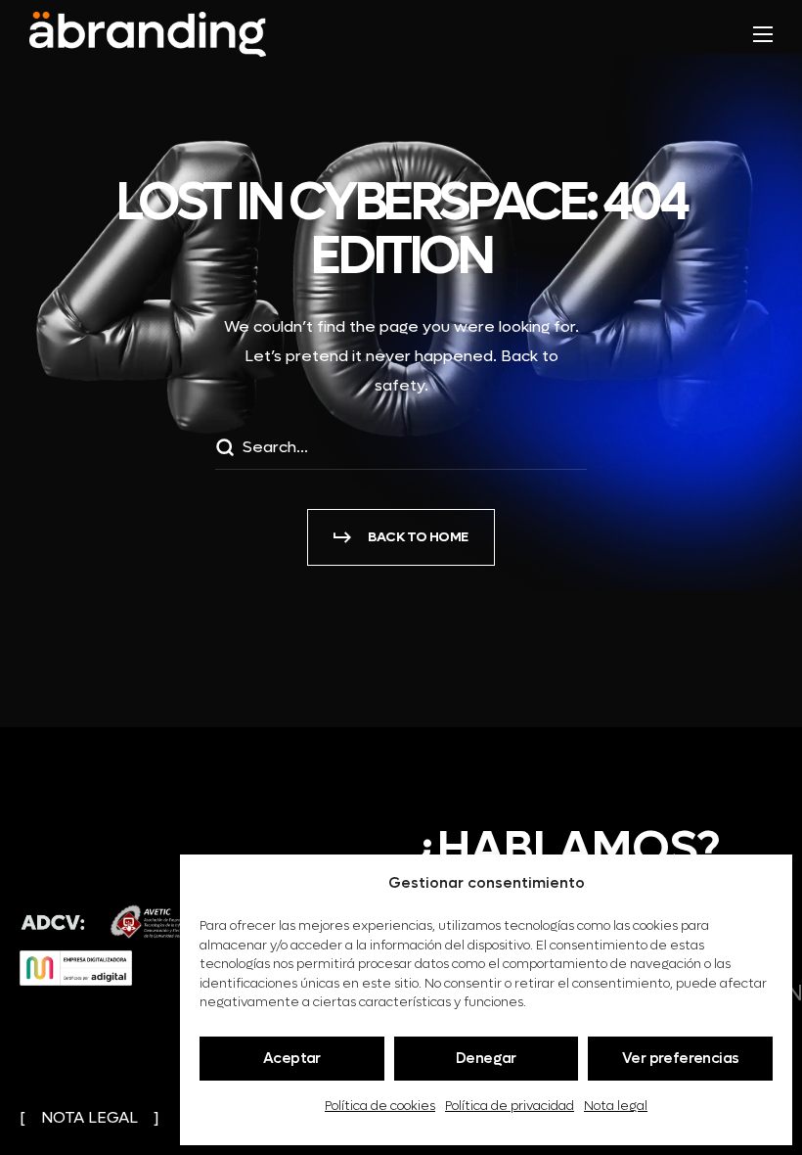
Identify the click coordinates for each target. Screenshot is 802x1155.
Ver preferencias (680, 1058)
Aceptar (292, 1058)
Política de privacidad (509, 1105)
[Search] (224, 450)
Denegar (486, 1058)
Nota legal (615, 1105)
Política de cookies (380, 1105)
